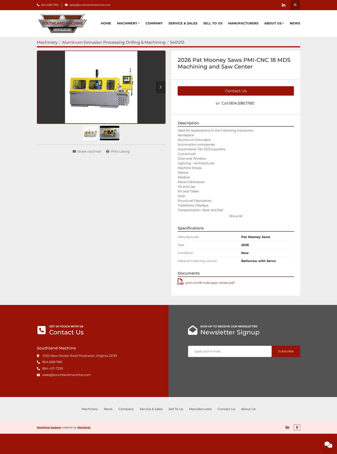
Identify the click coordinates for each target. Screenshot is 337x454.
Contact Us (236, 91)
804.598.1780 (50, 4)
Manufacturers (243, 23)
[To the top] (297, 427)
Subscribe (286, 351)
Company (154, 23)
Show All (235, 216)
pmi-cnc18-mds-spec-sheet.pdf (209, 283)
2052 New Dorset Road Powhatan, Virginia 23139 (79, 356)
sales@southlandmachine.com (90, 4)
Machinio (83, 427)
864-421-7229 (52, 368)
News (295, 23)
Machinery (127, 23)
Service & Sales (182, 23)
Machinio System (49, 427)
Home (106, 23)
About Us (273, 23)
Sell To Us (212, 23)
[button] (128, 23)
